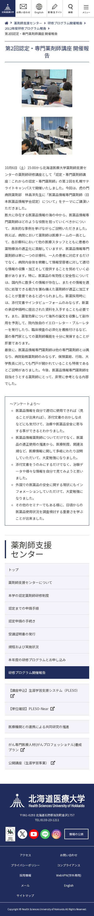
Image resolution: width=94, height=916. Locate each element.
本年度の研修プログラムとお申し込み (37, 659)
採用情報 (25, 875)
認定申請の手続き (21, 621)
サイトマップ (25, 895)
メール (25, 885)
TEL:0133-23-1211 (47, 820)
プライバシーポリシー (25, 865)
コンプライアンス (68, 865)
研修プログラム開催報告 (27, 672)
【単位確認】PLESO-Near (28, 708)
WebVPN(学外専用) (68, 875)
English (69, 885)
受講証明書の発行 (21, 634)
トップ (13, 569)
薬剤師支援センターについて (30, 582)
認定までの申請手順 (23, 608)
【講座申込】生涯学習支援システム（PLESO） (44, 690)
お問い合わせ (68, 855)
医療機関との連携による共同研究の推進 (38, 726)
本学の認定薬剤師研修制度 (28, 595)
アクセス (25, 855)
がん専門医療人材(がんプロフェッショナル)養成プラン (45, 747)
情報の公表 (76, 834)
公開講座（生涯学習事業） (28, 762)
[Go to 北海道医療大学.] (9, 23)
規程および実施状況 (23, 646)
